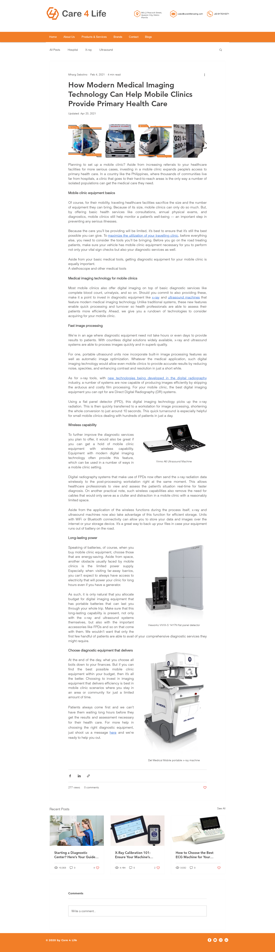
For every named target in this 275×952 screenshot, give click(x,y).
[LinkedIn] (226, 940)
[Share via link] (88, 776)
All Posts (55, 49)
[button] (220, 49)
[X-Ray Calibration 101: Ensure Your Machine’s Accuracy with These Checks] (138, 830)
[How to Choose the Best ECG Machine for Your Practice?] (198, 830)
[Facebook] (209, 940)
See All (221, 808)
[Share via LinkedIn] (79, 776)
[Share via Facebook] (70, 776)
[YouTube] (215, 940)
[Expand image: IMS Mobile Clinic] (96, 129)
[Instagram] (221, 940)
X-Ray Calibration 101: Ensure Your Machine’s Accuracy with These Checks (137, 855)
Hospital (73, 49)
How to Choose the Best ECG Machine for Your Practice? (194, 855)
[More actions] (204, 74)
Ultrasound (106, 49)
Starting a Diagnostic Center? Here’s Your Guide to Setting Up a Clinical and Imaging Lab (75, 855)
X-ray (88, 49)
